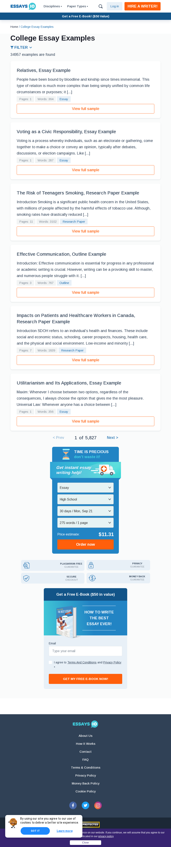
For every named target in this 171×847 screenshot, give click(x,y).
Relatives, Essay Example (43, 70)
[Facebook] (73, 805)
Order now (85, 544)
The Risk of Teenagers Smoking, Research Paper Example (78, 192)
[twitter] (85, 805)
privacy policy (106, 836)
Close (85, 842)
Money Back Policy (85, 783)
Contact (85, 751)
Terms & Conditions (85, 767)
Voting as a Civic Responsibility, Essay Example (66, 131)
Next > (112, 438)
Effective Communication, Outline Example (61, 254)
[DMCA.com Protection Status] (86, 825)
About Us (85, 735)
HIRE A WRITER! (142, 6)
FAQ (85, 759)
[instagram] (98, 805)
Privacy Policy (85, 775)
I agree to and (87, 665)
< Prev (58, 438)
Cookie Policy (85, 791)
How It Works (85, 743)
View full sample (85, 109)
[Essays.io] (85, 724)
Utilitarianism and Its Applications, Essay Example (69, 383)
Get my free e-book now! (85, 679)
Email (52, 643)
